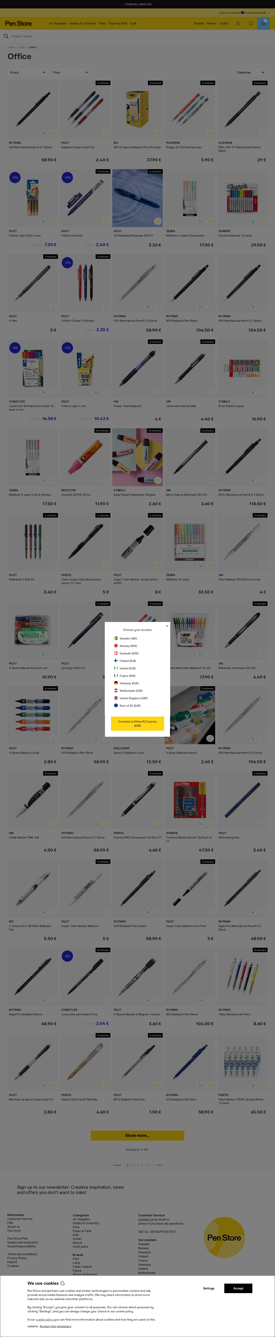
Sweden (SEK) (128, 638)
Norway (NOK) (128, 645)
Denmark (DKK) (129, 653)
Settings (208, 1288)
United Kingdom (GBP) (134, 698)
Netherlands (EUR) (131, 690)
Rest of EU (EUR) (130, 705)
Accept (238, 1288)
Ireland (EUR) (128, 668)
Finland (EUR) (128, 660)
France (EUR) (128, 675)
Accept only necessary (55, 1326)
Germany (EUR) (129, 683)
